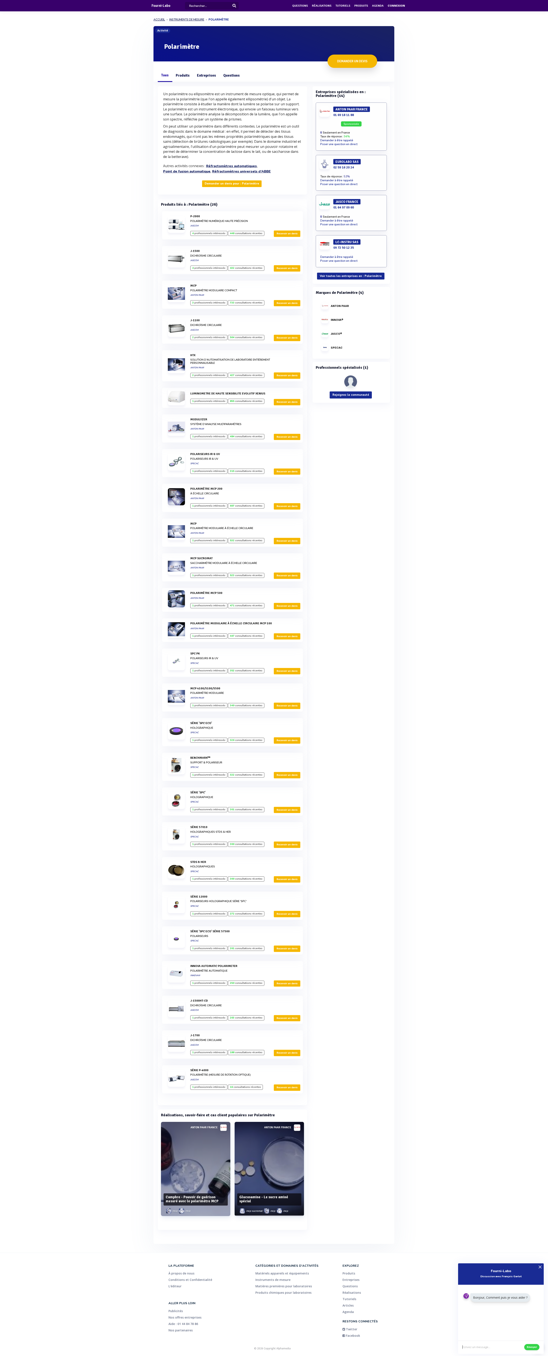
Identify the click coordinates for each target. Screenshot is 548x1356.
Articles (348, 1305)
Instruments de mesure (272, 1280)
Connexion (396, 5)
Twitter (351, 1329)
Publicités (175, 1311)
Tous (165, 75)
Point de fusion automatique (186, 171)
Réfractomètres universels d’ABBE (241, 171)
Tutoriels (342, 5)
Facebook (352, 1336)
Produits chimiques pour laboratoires (283, 1293)
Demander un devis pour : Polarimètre (232, 184)
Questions (300, 5)
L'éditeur (175, 1286)
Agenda (378, 5)
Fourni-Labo (161, 5)
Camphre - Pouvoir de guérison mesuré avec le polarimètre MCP (192, 1199)
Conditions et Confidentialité (190, 1280)
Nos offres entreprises (184, 1317)
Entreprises (206, 75)
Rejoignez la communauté (350, 395)
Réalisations (321, 5)
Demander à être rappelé (336, 140)
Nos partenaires (180, 1330)
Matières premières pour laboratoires (283, 1286)
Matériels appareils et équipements (282, 1273)
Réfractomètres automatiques (231, 166)
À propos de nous (181, 1273)
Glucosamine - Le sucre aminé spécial (263, 1199)
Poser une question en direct (338, 144)
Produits (361, 5)
